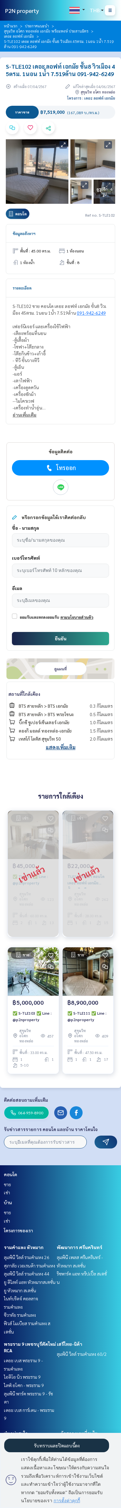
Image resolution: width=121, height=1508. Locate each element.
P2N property (22, 10)
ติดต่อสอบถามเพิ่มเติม (26, 1100)
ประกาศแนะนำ (37, 25)
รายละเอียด (22, 288)
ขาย (7, 1184)
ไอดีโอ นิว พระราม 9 (22, 1377)
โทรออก (66, 467)
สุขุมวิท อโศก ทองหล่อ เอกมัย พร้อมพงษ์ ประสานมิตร (46, 31)
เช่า (7, 1192)
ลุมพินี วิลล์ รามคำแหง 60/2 (82, 1354)
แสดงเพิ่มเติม (61, 747)
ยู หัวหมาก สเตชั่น (20, 1290)
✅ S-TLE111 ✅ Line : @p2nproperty (86, 1016)
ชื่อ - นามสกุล (25, 528)
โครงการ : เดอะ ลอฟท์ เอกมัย (91, 98)
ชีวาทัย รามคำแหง (20, 1315)
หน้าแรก (10, 25)
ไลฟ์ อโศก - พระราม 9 (24, 1385)
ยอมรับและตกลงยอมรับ (39, 617)
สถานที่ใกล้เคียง (24, 694)
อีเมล (17, 588)
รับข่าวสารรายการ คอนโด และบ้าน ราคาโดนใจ (51, 1129)
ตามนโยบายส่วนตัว (76, 617)
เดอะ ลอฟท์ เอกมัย (19, 36)
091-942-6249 (91, 313)
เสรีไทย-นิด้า (69, 1344)
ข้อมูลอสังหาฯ (24, 233)
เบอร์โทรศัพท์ (26, 558)
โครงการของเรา (18, 1230)
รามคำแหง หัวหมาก (24, 1247)
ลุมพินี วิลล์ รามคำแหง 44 (26, 1273)
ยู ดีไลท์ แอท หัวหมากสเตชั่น (29, 1282)
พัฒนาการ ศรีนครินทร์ (79, 1247)
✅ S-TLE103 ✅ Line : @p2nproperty (32, 1016)
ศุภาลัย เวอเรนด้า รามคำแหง (29, 1265)
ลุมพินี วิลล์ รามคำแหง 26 (26, 1257)
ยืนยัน (60, 638)
